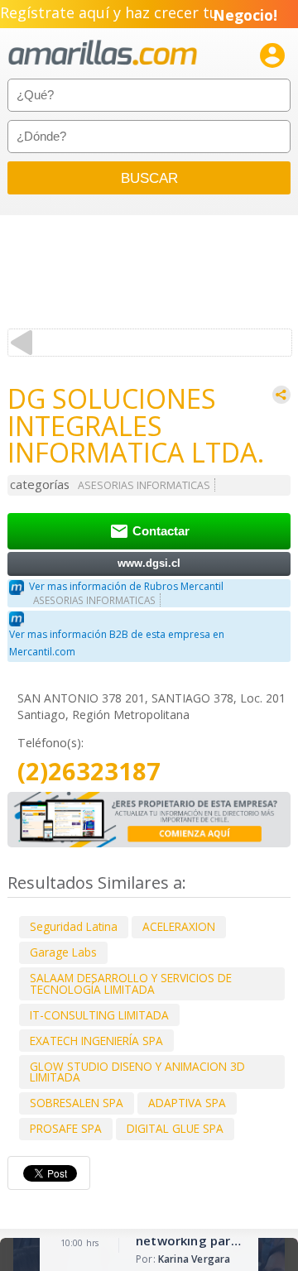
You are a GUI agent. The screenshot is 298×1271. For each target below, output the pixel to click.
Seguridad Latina (74, 926)
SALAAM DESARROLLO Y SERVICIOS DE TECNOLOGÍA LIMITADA (131, 983)
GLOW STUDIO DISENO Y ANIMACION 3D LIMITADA (137, 1072)
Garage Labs (63, 952)
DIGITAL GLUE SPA (175, 1128)
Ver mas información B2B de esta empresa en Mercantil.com (116, 643)
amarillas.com (102, 53)
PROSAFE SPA (66, 1128)
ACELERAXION (178, 926)
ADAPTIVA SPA (187, 1102)
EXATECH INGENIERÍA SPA (96, 1040)
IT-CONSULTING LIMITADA (99, 1015)
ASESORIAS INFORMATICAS (144, 485)
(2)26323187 (89, 772)
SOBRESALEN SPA (76, 1102)
